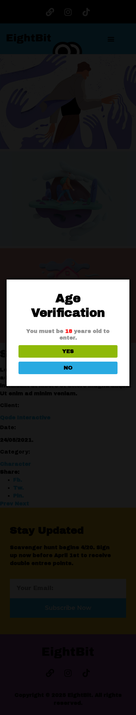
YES (68, 351)
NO (68, 368)
